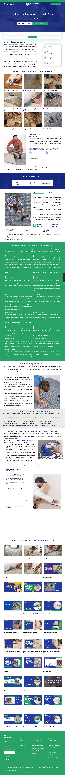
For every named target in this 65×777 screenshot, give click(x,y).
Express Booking (9, 752)
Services (21, 740)
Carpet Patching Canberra (37, 742)
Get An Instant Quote (55, 4)
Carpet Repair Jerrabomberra (54, 745)
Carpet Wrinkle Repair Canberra (38, 755)
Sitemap (21, 743)
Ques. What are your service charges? (14, 495)
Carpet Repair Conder (52, 743)
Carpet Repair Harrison (52, 756)
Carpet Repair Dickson (52, 740)
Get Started (32, 37)
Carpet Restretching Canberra (38, 743)
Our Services (32, 7)
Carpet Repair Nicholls (52, 752)
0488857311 (10, 4)
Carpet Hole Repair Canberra (37, 740)
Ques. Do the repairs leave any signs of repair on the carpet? (14, 470)
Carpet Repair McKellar (53, 738)
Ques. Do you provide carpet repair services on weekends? (15, 507)
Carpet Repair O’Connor (53, 742)
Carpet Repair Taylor (52, 754)
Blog (37, 7)
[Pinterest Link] (6, 759)
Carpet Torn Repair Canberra (38, 750)
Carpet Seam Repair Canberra (38, 748)
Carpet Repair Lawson (52, 747)
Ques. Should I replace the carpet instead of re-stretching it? (15, 489)
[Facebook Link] (4, 759)
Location (27, 7)
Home (23, 7)
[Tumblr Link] (8, 759)
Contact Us (41, 7)
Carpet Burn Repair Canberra (37, 738)
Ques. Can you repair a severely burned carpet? (14, 500)
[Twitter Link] (10, 759)
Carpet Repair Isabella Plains (54, 757)
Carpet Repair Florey (52, 750)
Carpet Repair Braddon (52, 749)
